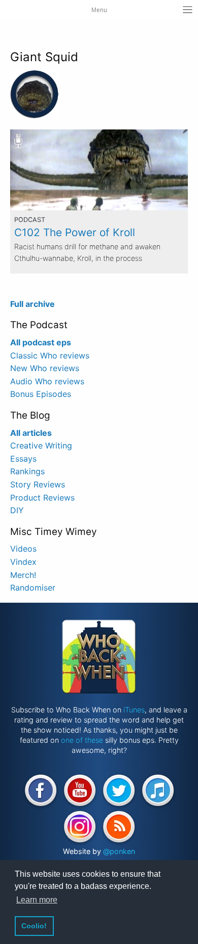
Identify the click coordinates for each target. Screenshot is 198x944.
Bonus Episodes (40, 394)
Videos (23, 549)
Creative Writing (41, 445)
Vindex (23, 562)
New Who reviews (44, 368)
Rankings (27, 471)
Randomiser (32, 587)
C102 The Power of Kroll (74, 232)
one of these (82, 740)
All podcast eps (40, 342)
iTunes (134, 709)
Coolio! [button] (34, 926)
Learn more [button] (36, 899)
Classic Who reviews (49, 355)
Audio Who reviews (47, 381)
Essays (23, 459)
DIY (17, 510)
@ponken (119, 851)
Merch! (23, 575)
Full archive (32, 304)
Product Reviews (42, 497)
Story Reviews (37, 484)
